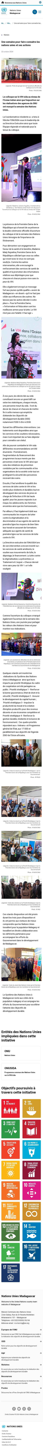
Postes (4, 1388)
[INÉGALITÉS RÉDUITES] (32, 1190)
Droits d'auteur (6, 1434)
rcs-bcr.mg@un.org (21, 1323)
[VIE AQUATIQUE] (32, 1231)
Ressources (6, 1376)
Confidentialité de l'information (11, 1439)
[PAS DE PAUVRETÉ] (11, 1108)
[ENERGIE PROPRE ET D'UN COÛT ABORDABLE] (11, 1170)
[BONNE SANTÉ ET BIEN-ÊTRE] (11, 1129)
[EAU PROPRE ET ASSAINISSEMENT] (32, 1149)
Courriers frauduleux (8, 1436)
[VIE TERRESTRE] (11, 1252)
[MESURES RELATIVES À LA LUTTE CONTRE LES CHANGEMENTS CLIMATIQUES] (11, 1231)
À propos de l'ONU (9, 1330)
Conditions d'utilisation (9, 1445)
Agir (3, 1353)
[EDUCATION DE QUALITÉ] (32, 1129)
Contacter (5, 1431)
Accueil (4, 23)
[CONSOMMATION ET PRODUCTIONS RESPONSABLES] (32, 1211)
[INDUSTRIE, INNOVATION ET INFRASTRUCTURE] (11, 1190)
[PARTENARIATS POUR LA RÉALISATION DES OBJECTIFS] (11, 1272)
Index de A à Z (6, 1442)
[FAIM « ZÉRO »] (32, 1108)
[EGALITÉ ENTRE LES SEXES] (11, 1149)
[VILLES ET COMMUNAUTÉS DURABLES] (11, 1211)
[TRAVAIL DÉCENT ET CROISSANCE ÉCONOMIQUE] (32, 1170)
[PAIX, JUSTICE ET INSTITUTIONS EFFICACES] (32, 1252)
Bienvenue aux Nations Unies (15, 3)
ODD (3, 1341)
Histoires (10, 23)
